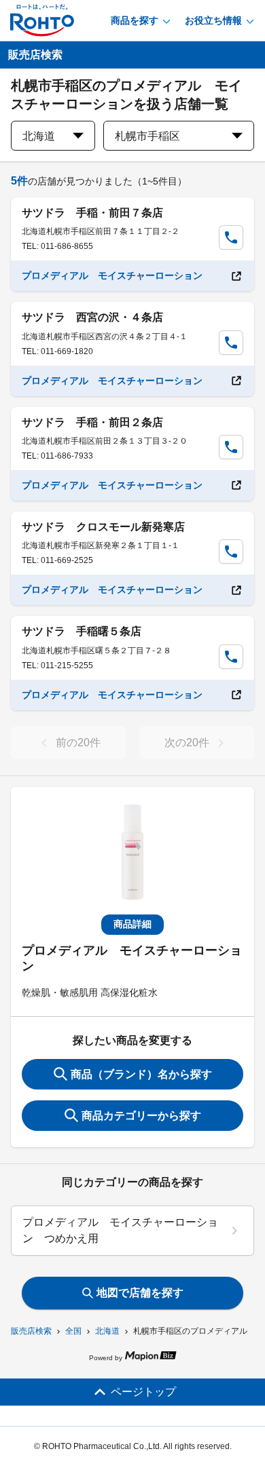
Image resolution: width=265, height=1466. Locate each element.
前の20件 (78, 742)
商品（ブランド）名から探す (141, 1074)
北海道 (107, 1331)
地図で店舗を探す (139, 1292)
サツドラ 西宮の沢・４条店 (92, 317)
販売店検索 (31, 1331)
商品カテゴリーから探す (141, 1115)
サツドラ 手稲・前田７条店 (92, 212)
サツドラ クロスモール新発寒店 (103, 527)
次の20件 (186, 742)
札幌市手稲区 (147, 136)
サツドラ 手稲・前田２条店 (92, 422)
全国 (73, 1331)
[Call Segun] (231, 237)
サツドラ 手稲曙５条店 (81, 631)
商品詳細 (132, 924)
